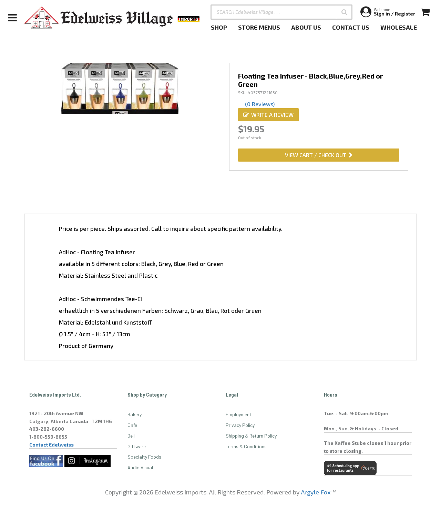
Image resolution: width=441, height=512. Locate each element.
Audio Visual (140, 467)
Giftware (136, 446)
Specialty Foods (144, 457)
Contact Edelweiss (51, 445)
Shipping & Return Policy (251, 436)
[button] (344, 12)
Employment (239, 414)
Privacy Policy (240, 425)
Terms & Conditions (246, 446)
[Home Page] (112, 17)
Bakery (134, 414)
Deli (131, 436)
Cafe (132, 425)
